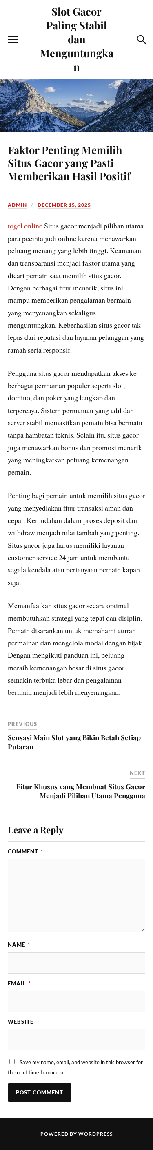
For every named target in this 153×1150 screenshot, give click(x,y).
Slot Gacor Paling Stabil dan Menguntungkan (76, 39)
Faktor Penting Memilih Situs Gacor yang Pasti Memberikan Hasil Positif (69, 163)
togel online (25, 225)
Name (19, 944)
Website (20, 1021)
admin (17, 205)
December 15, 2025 (64, 205)
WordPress (95, 1134)
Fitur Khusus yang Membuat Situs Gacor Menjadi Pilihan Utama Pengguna (80, 791)
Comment (25, 851)
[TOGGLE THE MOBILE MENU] (13, 40)
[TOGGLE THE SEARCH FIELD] (140, 40)
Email (19, 983)
